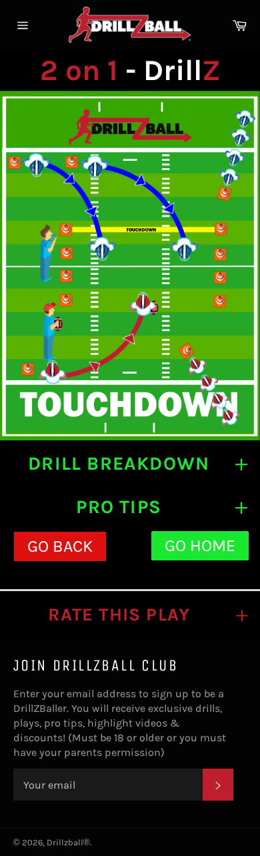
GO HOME (200, 545)
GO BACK (60, 546)
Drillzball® (68, 842)
